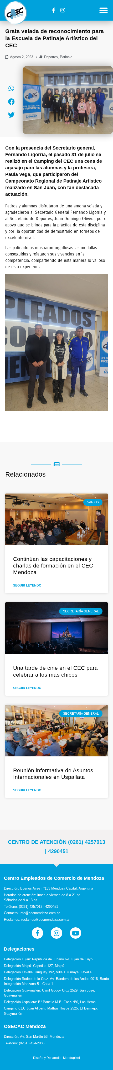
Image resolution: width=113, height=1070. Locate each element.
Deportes (51, 57)
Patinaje (66, 57)
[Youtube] (75, 933)
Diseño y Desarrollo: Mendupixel (56, 1058)
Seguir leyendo (27, 585)
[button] (103, 10)
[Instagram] (62, 10)
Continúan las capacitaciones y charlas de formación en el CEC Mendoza (53, 565)
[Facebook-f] (53, 10)
